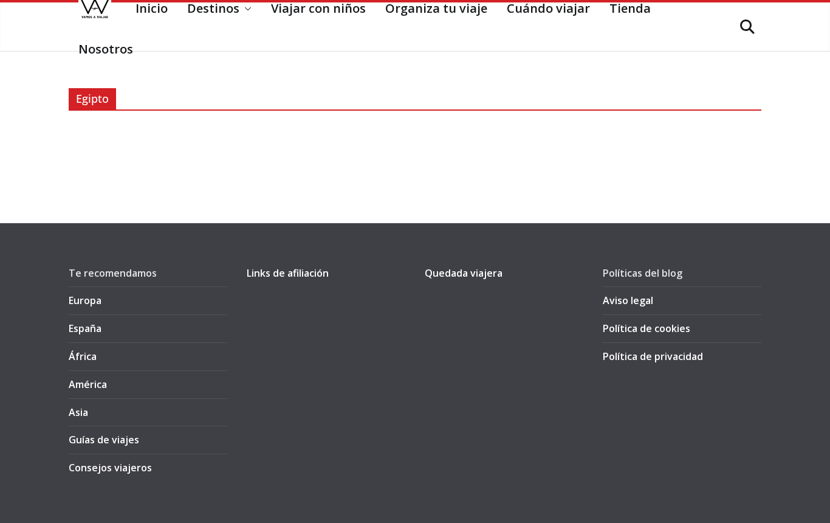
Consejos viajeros (110, 467)
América (88, 384)
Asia (78, 412)
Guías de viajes (104, 439)
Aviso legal (628, 300)
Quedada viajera (463, 273)
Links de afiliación (288, 273)
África (83, 356)
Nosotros (105, 49)
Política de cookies (646, 328)
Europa (85, 300)
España (85, 328)
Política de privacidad (653, 356)
